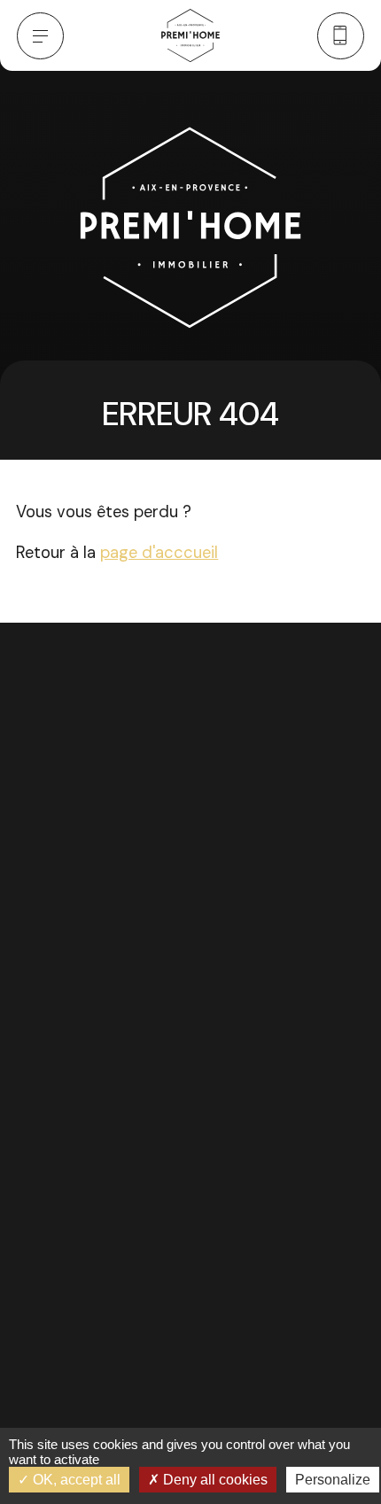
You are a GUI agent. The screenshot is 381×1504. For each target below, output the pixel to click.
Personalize (332, 1479)
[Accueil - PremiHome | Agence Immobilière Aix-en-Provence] (190, 35)
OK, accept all (75, 1479)
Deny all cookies (213, 1479)
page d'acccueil (159, 552)
